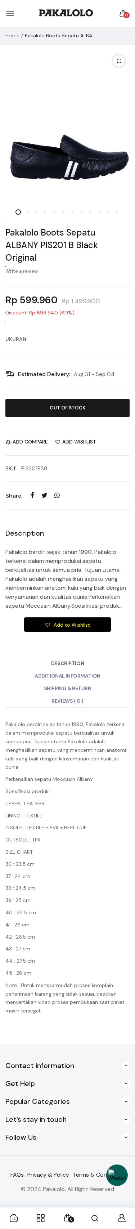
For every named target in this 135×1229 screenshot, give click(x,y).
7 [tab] (72, 212)
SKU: (10, 468)
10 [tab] (99, 212)
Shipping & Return (67, 688)
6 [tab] (63, 212)
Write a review (21, 271)
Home (12, 35)
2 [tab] (27, 212)
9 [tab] (90, 212)
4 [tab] (45, 212)
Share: (13, 495)
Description (67, 663)
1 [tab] (18, 212)
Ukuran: (16, 339)
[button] (67, 624)
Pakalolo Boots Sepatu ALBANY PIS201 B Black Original (51, 245)
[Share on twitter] (44, 495)
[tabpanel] (67, 124)
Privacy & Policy (48, 1174)
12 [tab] (117, 212)
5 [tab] (54, 212)
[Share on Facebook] (31, 495)
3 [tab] (36, 212)
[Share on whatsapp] (57, 495)
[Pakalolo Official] (66, 13)
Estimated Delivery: (44, 374)
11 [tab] (108, 212)
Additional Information (67, 676)
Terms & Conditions (99, 1174)
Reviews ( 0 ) (67, 701)
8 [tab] (81, 212)
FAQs (17, 1174)
